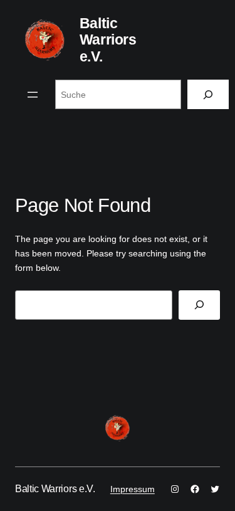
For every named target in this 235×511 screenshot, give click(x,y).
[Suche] (208, 94)
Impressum (132, 489)
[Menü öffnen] (32, 94)
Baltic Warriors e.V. (108, 40)
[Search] (199, 305)
